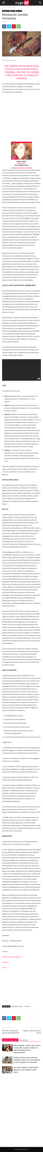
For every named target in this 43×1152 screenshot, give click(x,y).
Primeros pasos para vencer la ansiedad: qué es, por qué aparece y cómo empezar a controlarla (27, 1059)
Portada (13, 11)
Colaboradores (11, 8)
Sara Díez (19, 11)
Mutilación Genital (17, 1006)
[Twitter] (9, 26)
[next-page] (6, 1077)
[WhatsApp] (18, 26)
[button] (3, 3)
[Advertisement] (21, 117)
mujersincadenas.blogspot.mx (12, 957)
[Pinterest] (14, 26)
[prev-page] (3, 1077)
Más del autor (24, 1040)
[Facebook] (4, 26)
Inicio (3, 8)
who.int (4, 967)
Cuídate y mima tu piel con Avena (32, 1032)
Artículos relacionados (10, 1040)
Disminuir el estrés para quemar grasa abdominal (10, 1032)
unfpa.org (5, 962)
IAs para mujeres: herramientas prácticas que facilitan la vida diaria (26, 1069)
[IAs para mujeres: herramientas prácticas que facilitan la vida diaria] (7, 1069)
